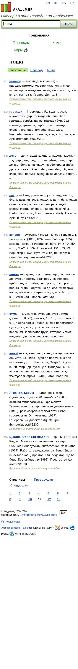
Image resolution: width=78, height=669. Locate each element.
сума (13, 313)
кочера (14, 234)
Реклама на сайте (47, 514)
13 (58, 499)
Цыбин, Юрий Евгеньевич (29, 437)
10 (30, 499)
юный (13, 353)
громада (15, 111)
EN (48, 3)
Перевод (36, 70)
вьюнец (15, 81)
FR (72, 3)
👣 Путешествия (10, 521)
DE (56, 3)
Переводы (21, 42)
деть (12, 155)
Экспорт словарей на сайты (16, 527)
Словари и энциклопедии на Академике (37, 16)
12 (49, 499)
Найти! (68, 24)
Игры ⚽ (21, 50)
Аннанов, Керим (21, 392)
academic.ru (16, 7)
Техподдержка (28, 514)
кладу (13, 195)
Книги (57, 42)
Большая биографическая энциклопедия (34, 429)
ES (64, 3)
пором (14, 274)
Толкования (39, 35)
